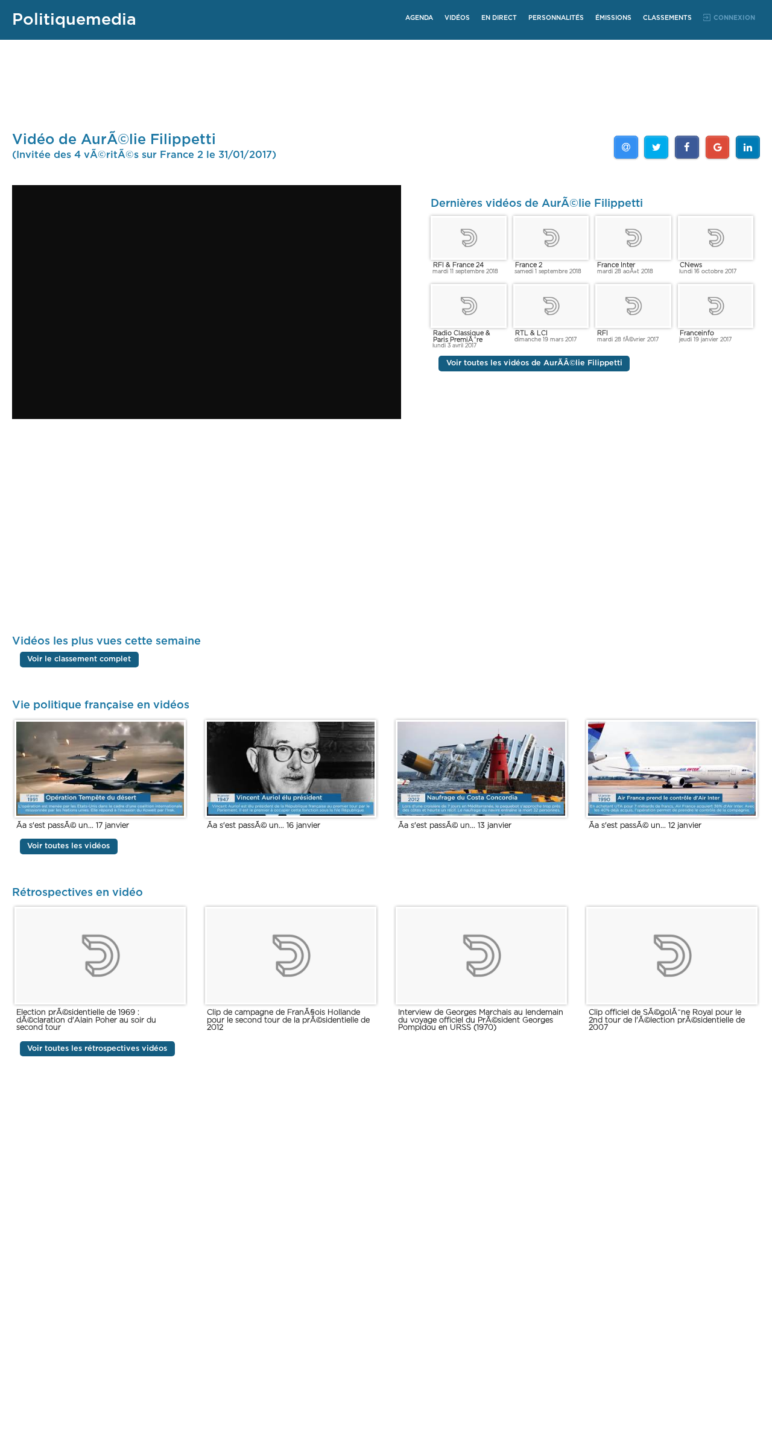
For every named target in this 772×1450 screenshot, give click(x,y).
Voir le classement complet (79, 659)
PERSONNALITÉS (556, 18)
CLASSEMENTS (667, 18)
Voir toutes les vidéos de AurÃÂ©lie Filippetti (534, 364)
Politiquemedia (74, 19)
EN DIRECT (499, 18)
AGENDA (419, 18)
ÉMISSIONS (613, 18)
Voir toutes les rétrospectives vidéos (97, 1049)
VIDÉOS (457, 18)
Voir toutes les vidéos (68, 847)
